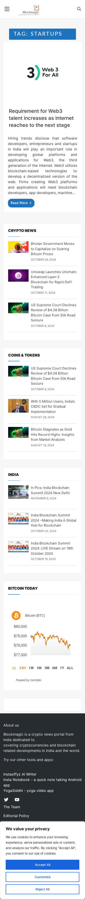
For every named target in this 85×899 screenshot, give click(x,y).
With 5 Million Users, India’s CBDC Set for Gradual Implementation (53, 406)
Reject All (42, 889)
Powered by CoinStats (28, 680)
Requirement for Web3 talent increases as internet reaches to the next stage (41, 118)
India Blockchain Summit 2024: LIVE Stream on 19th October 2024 (52, 548)
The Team (11, 807)
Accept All (42, 865)
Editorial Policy (16, 815)
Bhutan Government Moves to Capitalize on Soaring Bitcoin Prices (53, 248)
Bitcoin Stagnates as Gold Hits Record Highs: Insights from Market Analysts (52, 434)
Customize (43, 877)
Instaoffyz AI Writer (19, 774)
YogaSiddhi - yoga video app (28, 790)
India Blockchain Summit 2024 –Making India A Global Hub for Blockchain (53, 520)
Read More (19, 203)
